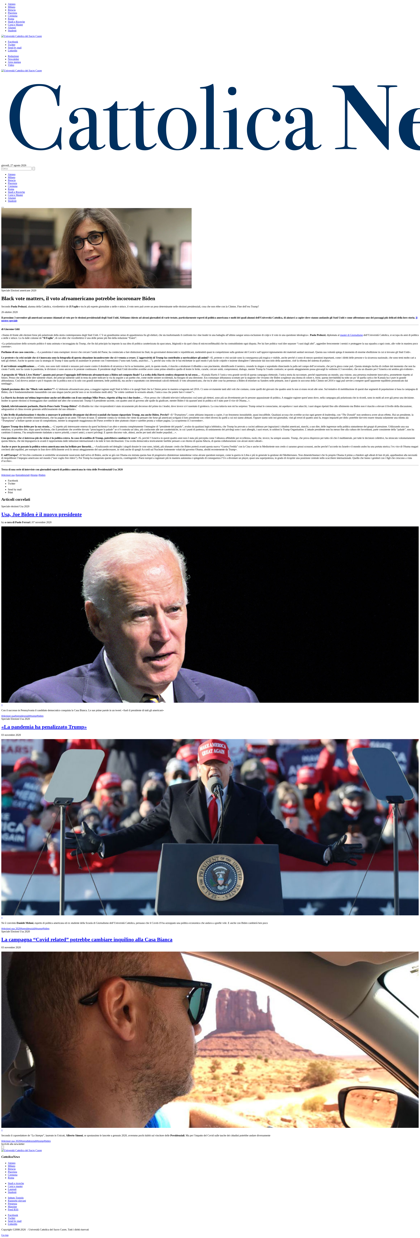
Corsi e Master (15, 24)
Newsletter (13, 59)
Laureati (12, 1189)
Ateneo (11, 4)
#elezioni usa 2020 (11, 928)
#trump (34, 475)
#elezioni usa (8, 475)
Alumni (12, 27)
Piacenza (12, 12)
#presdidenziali (28, 1141)
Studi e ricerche (16, 1183)
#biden (41, 475)
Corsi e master (15, 1186)
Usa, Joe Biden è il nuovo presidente (41, 514)
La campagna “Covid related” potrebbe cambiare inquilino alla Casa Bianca (86, 939)
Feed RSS (13, 1209)
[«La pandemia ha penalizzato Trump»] (210, 914)
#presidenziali (22, 475)
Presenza (12, 1203)
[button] (2, 207)
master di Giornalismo (351, 335)
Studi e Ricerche (16, 21)
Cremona (12, 15)
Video (11, 65)
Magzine (12, 1206)
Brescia (12, 10)
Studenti (12, 30)
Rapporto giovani (17, 1200)
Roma (11, 18)
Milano (11, 7)
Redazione (13, 56)
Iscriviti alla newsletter (12, 1144)
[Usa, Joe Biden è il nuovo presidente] (210, 701)
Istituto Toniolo (16, 1197)
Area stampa (14, 62)
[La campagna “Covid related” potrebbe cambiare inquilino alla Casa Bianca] (210, 1127)
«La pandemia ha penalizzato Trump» (44, 727)
